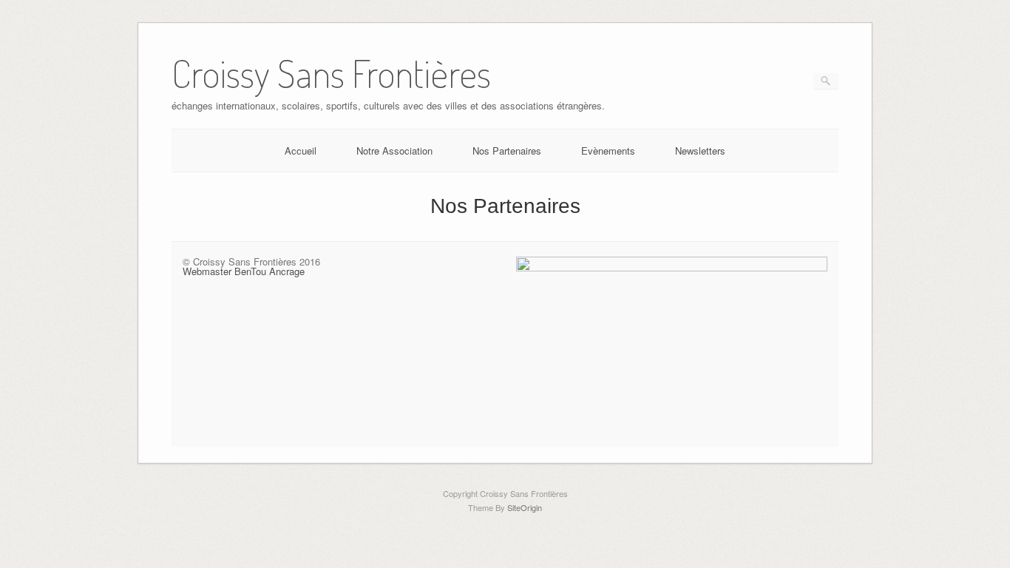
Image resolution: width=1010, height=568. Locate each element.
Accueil (300, 150)
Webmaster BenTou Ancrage (244, 271)
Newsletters (700, 150)
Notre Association (394, 150)
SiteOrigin (524, 507)
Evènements (608, 150)
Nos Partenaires (506, 150)
